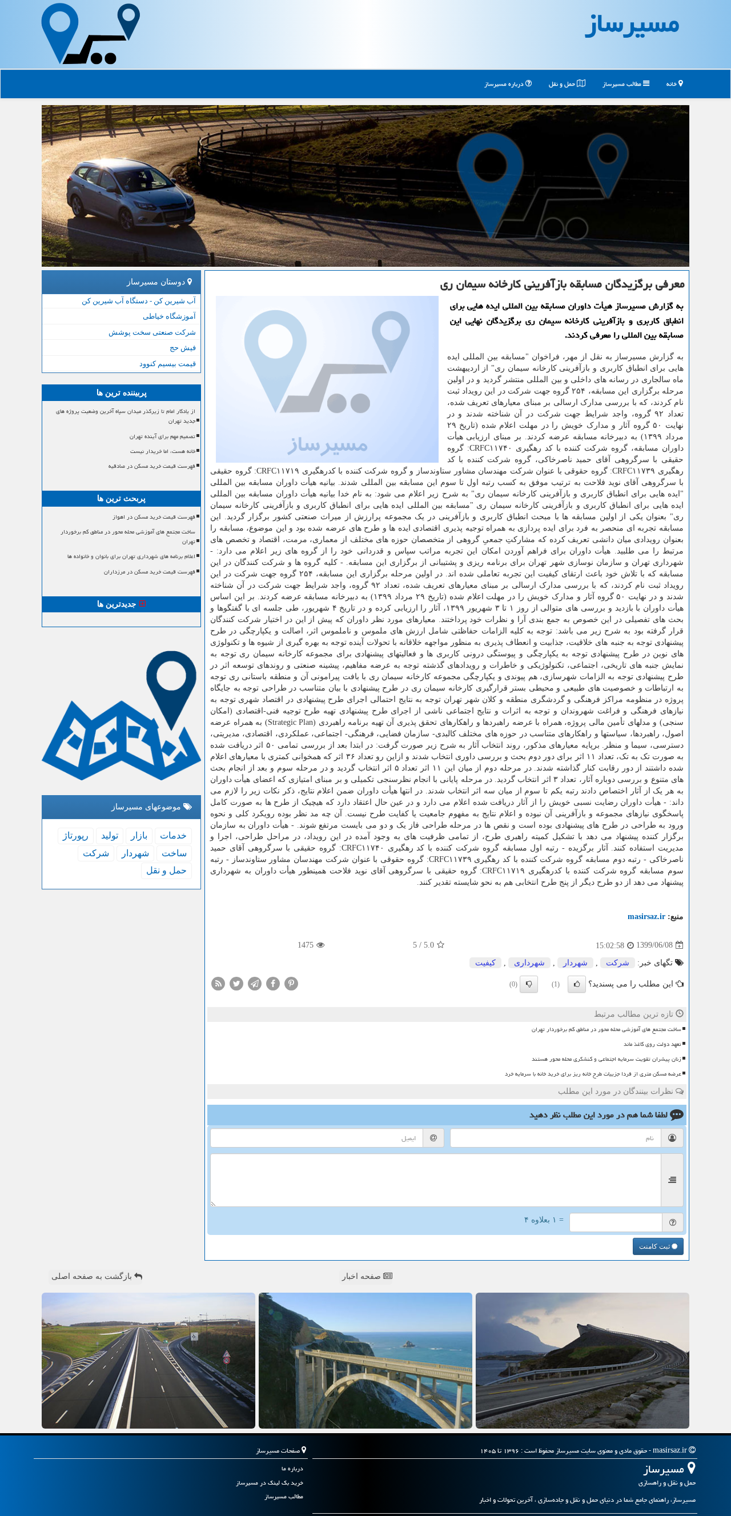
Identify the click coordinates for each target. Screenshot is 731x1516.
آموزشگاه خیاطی (169, 316)
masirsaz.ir (646, 916)
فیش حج (183, 347)
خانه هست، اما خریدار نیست (162, 451)
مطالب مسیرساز (623, 84)
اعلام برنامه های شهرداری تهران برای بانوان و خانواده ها (131, 556)
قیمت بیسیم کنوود (167, 363)
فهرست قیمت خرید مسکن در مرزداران (149, 571)
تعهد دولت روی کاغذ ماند (652, 1044)
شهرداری (529, 962)
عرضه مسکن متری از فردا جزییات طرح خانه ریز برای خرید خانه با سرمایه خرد (593, 1074)
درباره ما (292, 1468)
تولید (109, 835)
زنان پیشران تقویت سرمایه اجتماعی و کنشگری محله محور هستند (606, 1059)
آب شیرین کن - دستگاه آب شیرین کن (139, 300)
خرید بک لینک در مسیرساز (269, 1483)
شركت (617, 962)
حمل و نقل (563, 84)
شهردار (575, 962)
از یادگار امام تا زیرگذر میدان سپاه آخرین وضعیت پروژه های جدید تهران (125, 416)
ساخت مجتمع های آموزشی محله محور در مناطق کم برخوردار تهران (606, 1029)
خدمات (173, 835)
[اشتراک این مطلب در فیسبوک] (273, 982)
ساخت (174, 853)
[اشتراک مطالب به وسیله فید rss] (218, 982)
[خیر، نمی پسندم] (529, 984)
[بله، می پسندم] (577, 984)
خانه (672, 84)
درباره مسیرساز (504, 84)
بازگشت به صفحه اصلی (92, 1276)
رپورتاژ (76, 835)
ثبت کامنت (655, 1246)
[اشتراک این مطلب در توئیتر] (236, 982)
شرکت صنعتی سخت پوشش (152, 332)
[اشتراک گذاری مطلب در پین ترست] (291, 982)
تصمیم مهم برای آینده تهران (162, 436)
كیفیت (485, 962)
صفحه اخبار (362, 1276)
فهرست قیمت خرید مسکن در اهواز (154, 517)
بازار (139, 835)
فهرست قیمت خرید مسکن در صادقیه (152, 466)
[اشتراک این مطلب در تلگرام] (255, 982)
